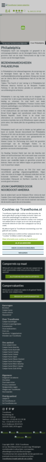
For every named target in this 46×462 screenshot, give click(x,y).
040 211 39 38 (35, 11)
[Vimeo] (13, 409)
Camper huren (7, 310)
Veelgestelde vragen (10, 387)
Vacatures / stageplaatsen (12, 333)
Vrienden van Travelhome (11, 336)
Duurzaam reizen (8, 382)
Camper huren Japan (9, 357)
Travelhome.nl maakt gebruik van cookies (17, 459)
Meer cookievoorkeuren (23, 248)
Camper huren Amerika (10, 347)
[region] (23, 28)
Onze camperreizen (9, 345)
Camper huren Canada (10, 352)
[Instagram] (3, 409)
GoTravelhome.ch (8, 401)
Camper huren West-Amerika (13, 364)
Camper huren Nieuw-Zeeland (13, 359)
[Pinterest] (10, 409)
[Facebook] (6, 409)
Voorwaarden (7, 392)
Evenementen (7, 326)
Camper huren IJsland (10, 354)
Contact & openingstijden (11, 324)
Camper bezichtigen (9, 322)
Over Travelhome (10, 319)
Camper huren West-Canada (12, 366)
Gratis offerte (7, 312)
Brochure (5, 308)
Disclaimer (6, 380)
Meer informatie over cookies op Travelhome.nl (19, 239)
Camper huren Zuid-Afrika (11, 368)
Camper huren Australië (11, 350)
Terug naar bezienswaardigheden (14, 43)
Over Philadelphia (37, 43)
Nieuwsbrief (6, 315)
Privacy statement (9, 385)
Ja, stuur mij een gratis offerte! (24, 277)
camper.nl (5, 398)
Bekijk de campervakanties (26, 296)
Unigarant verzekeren (10, 378)
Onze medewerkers (9, 329)
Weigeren (23, 253)
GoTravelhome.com (9, 403)
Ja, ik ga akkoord (23, 243)
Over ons (5, 331)
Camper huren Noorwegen (12, 361)
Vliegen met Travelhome (11, 389)
